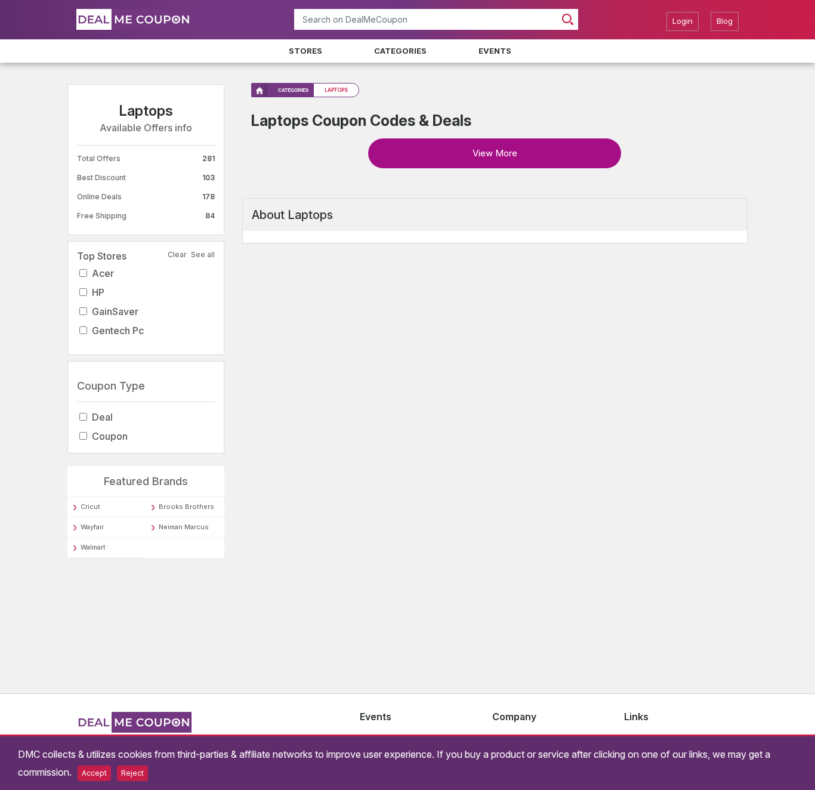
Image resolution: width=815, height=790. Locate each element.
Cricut (90, 506)
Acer (103, 273)
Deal (102, 417)
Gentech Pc (118, 331)
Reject (132, 773)
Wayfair (92, 527)
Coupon (110, 436)
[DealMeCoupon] (134, 731)
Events (494, 50)
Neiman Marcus (184, 527)
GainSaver (115, 311)
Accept (94, 773)
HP (98, 292)
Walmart (93, 547)
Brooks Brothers (186, 506)
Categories (400, 50)
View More (495, 153)
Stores (305, 50)
